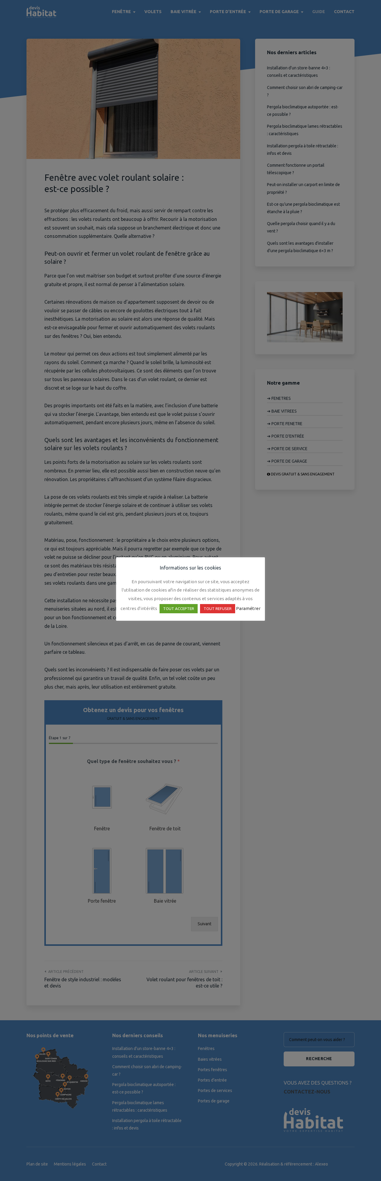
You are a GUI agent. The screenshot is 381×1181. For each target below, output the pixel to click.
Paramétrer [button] (248, 608)
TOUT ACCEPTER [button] (178, 608)
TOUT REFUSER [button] (218, 608)
